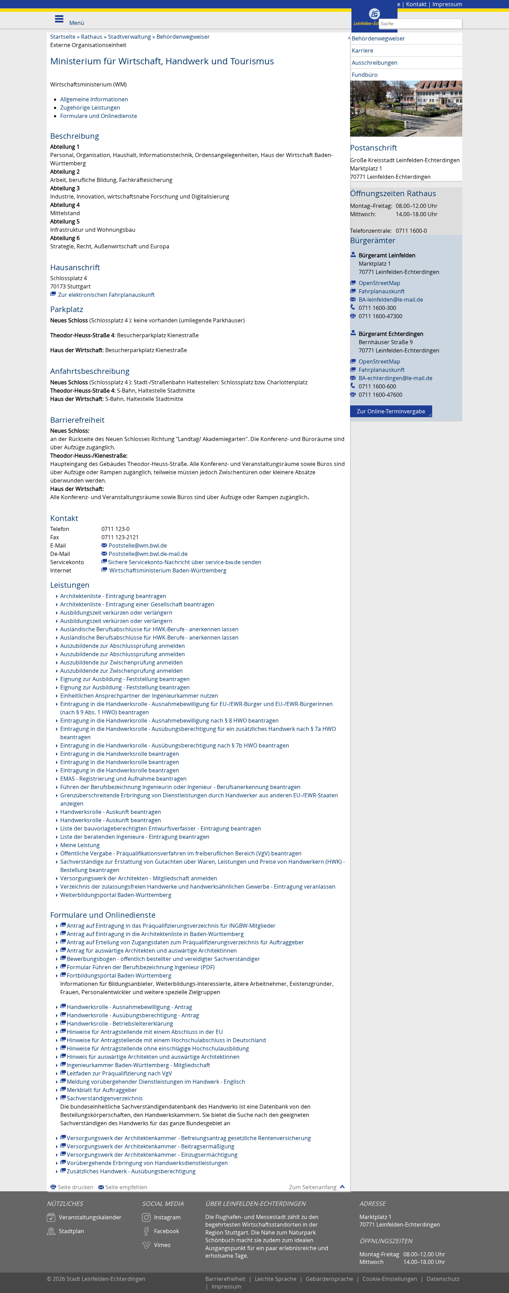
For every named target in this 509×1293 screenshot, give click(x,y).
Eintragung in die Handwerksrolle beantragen (119, 754)
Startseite (62, 36)
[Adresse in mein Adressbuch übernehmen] (353, 254)
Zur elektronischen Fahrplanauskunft (106, 295)
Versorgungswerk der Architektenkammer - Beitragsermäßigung (150, 1146)
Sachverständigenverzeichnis (105, 1098)
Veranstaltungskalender (90, 1217)
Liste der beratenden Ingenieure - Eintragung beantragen (134, 837)
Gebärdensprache (329, 1279)
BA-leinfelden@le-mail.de (391, 299)
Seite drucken (75, 1187)
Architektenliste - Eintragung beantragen (113, 596)
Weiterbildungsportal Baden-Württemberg (115, 895)
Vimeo (162, 1245)
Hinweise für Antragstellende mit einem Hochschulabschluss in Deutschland (166, 1040)
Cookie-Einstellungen (390, 1279)
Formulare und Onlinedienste (98, 116)
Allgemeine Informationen (94, 99)
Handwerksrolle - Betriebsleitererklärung (120, 1023)
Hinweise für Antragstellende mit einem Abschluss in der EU (145, 1032)
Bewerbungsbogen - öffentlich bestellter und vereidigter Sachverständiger (163, 959)
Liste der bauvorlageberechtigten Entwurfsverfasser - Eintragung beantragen (160, 828)
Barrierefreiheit (225, 1279)
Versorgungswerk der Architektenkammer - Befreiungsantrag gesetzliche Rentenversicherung (189, 1138)
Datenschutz (443, 1279)
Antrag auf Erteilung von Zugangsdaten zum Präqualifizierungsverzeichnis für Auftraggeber (185, 942)
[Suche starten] (457, 23)
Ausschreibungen (375, 62)
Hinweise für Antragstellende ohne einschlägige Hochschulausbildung (158, 1048)
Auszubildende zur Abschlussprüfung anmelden (122, 646)
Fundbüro (365, 75)
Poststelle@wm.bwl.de (138, 545)
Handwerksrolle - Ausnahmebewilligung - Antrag (129, 1007)
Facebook (166, 1231)
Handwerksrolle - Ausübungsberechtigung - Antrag (133, 1015)
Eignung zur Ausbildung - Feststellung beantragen (125, 679)
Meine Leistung (80, 845)
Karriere (362, 50)
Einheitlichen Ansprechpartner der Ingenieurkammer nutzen (139, 695)
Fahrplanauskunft (382, 291)
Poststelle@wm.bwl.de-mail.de (148, 554)
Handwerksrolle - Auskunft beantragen (110, 812)
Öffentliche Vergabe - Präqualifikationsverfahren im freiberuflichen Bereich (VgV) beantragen (181, 853)
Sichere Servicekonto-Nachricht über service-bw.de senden (184, 562)
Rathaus (91, 36)
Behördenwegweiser (183, 36)
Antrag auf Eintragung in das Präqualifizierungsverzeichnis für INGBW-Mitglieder (171, 925)
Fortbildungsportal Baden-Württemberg (119, 975)
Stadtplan (71, 1231)
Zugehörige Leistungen (90, 107)
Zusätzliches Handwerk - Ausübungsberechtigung (131, 1171)
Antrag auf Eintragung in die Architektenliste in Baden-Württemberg (155, 934)
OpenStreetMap (379, 283)
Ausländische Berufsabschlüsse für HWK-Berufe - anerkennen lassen (149, 629)
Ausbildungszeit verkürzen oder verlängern (116, 612)
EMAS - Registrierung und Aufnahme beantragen (123, 778)
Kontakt (416, 4)
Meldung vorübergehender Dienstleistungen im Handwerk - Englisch (156, 1081)
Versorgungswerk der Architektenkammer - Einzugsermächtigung (152, 1154)
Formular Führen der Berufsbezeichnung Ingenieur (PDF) (141, 967)
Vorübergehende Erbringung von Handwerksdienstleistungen (147, 1163)
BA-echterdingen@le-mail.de (395, 378)
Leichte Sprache (275, 1279)
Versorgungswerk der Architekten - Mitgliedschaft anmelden (138, 878)
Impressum (447, 4)
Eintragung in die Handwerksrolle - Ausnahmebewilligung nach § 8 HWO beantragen (169, 720)
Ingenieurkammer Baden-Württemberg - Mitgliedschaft (138, 1065)
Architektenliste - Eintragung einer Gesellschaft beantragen (137, 604)
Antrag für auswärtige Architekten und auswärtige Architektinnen (152, 950)
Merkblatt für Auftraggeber (102, 1090)
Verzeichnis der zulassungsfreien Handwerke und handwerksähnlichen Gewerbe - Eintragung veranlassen (198, 886)
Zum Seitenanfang (313, 1187)
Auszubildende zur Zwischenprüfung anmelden (121, 662)
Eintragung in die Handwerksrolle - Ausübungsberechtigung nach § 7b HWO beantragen (174, 745)
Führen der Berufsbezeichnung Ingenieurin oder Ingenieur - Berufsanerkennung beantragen (180, 787)
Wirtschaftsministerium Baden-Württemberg (167, 570)
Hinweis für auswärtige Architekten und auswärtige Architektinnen (153, 1057)
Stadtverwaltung (129, 36)
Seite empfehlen (126, 1187)
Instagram (167, 1217)
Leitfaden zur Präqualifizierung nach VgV (119, 1073)
